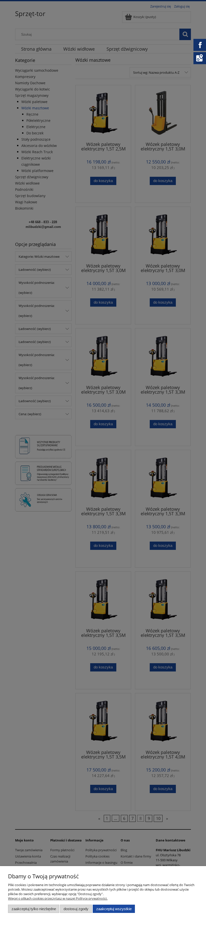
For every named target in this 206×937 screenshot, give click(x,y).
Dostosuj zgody (76, 909)
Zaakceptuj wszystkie (114, 909)
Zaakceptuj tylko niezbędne (34, 909)
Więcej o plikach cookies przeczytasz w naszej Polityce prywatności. (58, 898)
